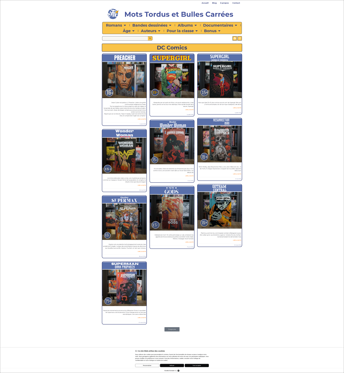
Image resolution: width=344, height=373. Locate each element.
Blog (214, 3)
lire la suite (142, 119)
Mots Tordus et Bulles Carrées (178, 14)
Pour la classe (180, 30)
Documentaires (218, 25)
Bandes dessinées (149, 25)
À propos (224, 3)
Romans (114, 25)
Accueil (205, 3)
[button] (172, 329)
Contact (236, 3)
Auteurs (148, 30)
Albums (185, 25)
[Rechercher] (150, 38)
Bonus (210, 30)
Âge (127, 30)
